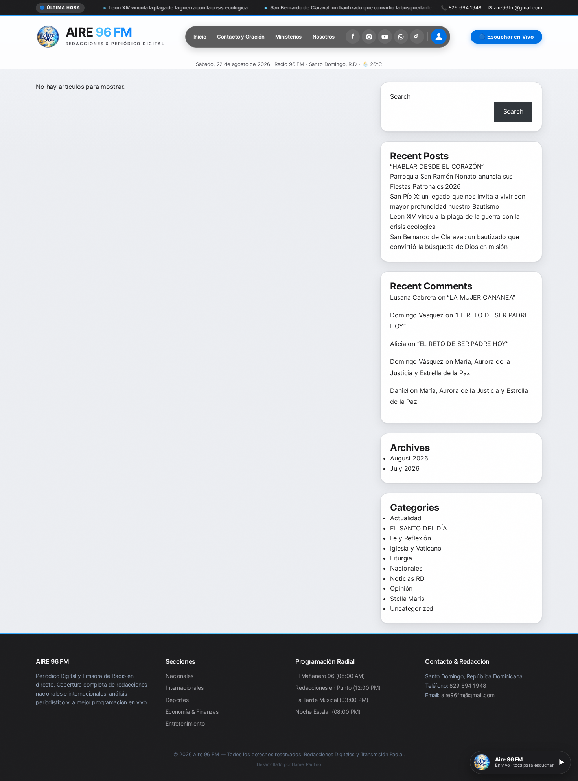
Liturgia (401, 558)
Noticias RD (407, 578)
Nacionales (406, 568)
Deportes (177, 699)
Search (400, 96)
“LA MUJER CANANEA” (481, 297)
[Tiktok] (417, 36)
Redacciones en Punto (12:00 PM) (338, 688)
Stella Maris (407, 598)
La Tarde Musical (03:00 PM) (331, 699)
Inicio (199, 36)
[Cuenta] (439, 36)
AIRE (99, 32)
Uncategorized (411, 608)
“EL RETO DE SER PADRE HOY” (462, 344)
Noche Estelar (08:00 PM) (328, 711)
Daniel (399, 390)
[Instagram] (369, 36)
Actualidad (405, 518)
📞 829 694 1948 (461, 8)
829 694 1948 (467, 685)
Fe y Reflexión (410, 538)
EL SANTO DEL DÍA (418, 528)
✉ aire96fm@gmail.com (515, 8)
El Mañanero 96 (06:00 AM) (330, 675)
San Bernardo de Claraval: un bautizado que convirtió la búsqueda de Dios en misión (329, 8)
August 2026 (409, 458)
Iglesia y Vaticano (415, 548)
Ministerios (288, 36)
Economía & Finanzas (192, 711)
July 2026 (405, 468)
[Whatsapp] (401, 36)
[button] (520, 762)
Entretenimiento (185, 723)
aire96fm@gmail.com (468, 695)
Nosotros (324, 36)
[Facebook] (353, 36)
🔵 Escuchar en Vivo (506, 37)
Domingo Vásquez (417, 315)
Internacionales (185, 688)
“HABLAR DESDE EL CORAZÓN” (437, 166)
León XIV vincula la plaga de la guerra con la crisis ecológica (138, 8)
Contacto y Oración (241, 36)
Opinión (401, 588)
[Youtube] (385, 36)
